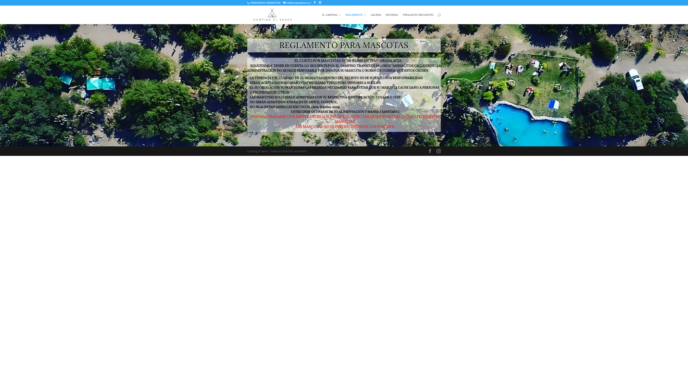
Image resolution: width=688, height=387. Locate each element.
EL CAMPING (329, 15)
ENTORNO (392, 15)
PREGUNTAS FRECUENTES (418, 15)
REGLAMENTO (354, 15)
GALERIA (376, 15)
